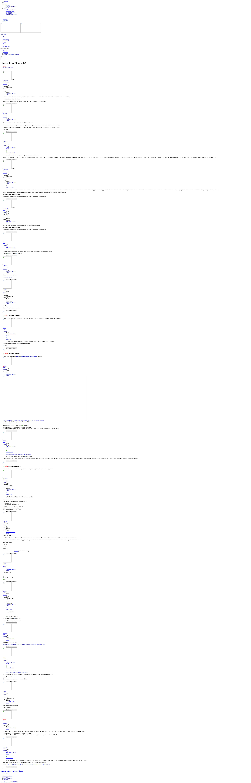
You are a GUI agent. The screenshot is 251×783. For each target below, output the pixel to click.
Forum (4, 42)
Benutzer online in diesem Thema (12, 771)
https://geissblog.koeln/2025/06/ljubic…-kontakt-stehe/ (17, 672)
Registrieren (5, 20)
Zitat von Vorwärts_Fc (10, 152)
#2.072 (7, 490)
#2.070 (7, 375)
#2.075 (7, 605)
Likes (4, 81)
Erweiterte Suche (6, 46)
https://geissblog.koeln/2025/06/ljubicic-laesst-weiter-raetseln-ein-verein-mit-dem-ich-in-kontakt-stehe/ (24, 644)
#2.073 (7, 533)
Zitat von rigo (8, 339)
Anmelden (5, 19)
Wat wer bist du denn (7, 277)
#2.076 (7, 640)
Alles (4, 36)
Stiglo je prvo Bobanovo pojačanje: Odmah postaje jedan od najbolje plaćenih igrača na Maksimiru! (23, 420)
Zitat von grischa (9, 452)
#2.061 (7, 94)
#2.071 (7, 447)
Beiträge (5, 84)
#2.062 (7, 120)
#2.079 (7, 729)
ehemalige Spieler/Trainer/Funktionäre (29, 356)
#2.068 (7, 303)
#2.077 (7, 663)
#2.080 (7, 754)
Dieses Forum (6, 40)
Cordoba (16, 551)
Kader (17, 356)
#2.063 (7, 148)
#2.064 (7, 183)
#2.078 (7, 703)
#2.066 (7, 248)
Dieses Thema (6, 39)
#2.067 (7, 272)
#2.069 (7, 335)
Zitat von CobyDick (10, 187)
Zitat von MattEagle (10, 667)
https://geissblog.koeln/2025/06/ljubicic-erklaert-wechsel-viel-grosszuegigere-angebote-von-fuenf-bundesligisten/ (26, 764)
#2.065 (7, 223)
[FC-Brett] (21, 32)
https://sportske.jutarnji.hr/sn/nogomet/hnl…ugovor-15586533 (18, 454)
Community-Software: (9, 781)
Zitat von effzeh (9, 494)
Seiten (4, 43)
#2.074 (7, 570)
